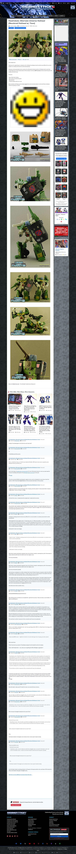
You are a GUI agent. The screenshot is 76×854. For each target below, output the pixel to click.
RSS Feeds (51, 823)
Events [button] (61, 15)
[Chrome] (7, 836)
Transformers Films (11, 824)
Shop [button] (13, 15)
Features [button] (50, 15)
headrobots (17, 604)
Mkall (16, 534)
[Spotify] (59, 843)
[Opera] (17, 836)
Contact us (30, 829)
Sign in (20, 59)
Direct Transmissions (58, 829)
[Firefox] (12, 836)
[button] (49, 3)
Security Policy (31, 821)
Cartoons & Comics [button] (41, 15)
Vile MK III (16, 653)
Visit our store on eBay (61, 158)
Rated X (16, 514)
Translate (30, 825)
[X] (25, 843)
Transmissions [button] (20, 15)
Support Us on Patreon (53, 825)
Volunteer (51, 821)
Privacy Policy (31, 820)
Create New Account (32, 833)
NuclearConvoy (17, 684)
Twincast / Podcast (53, 820)
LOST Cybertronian (18, 624)
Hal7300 (16, 633)
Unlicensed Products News (20, 27)
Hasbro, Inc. (60, 849)
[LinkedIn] (42, 843)
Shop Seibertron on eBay (54, 824)
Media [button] (56, 15)
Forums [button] (28, 15)
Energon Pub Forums (11, 823)
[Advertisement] (31, 785)
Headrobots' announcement (22, 471)
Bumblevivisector (18, 503)
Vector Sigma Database (11, 825)
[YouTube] (29, 843)
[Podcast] (51, 843)
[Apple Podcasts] (55, 843)
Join (25, 59)
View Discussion (14, 59)
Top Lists (9, 831)
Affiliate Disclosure (32, 824)
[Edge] (15, 836)
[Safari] (10, 836)
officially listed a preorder (29, 472)
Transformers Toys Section (12, 820)
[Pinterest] (34, 843)
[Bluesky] (20, 843)
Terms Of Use (30, 823)
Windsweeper (17, 440)
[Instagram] (38, 843)
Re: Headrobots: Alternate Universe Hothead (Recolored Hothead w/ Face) (24, 439)
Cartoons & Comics (11, 827)
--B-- (15, 459)
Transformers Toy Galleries (12, 821)
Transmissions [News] (11, 819)
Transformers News (60, 44)
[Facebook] (16, 843)
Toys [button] (33, 15)
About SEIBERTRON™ (32, 819)
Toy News (11, 27)
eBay (66, 237)
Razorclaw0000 (17, 448)
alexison (16, 495)
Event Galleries (10, 828)
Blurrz (15, 25)
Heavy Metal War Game (11, 829)
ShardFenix (17, 692)
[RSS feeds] (47, 843)
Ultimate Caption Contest (59, 249)
